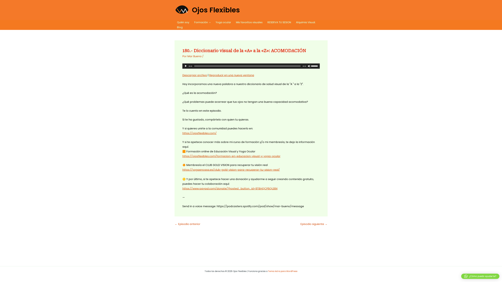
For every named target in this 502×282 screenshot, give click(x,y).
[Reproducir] (185, 66)
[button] (209, 22)
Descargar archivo (194, 75)
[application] (251, 66)
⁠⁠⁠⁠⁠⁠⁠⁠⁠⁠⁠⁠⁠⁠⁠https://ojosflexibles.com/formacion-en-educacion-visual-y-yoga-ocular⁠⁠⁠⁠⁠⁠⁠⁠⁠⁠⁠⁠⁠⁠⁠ (231, 156)
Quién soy (183, 22)
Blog (180, 27)
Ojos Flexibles (216, 10)
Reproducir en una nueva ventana (231, 75)
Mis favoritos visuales (249, 22)
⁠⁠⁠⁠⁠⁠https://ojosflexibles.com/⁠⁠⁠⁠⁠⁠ (199, 133)
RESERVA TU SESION (279, 22)
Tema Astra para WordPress (282, 271)
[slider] (314, 65)
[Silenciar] (309, 66)
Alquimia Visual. (306, 22)
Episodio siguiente (313, 224)
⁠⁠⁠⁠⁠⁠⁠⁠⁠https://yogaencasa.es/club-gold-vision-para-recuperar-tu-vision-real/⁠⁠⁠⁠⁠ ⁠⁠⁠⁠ (231, 170)
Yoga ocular (223, 22)
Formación (201, 22)
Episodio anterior (187, 224)
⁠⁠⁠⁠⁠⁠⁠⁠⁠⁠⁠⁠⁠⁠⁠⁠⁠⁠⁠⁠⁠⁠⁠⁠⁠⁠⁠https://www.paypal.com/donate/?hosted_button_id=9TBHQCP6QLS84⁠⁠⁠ (230, 188)
